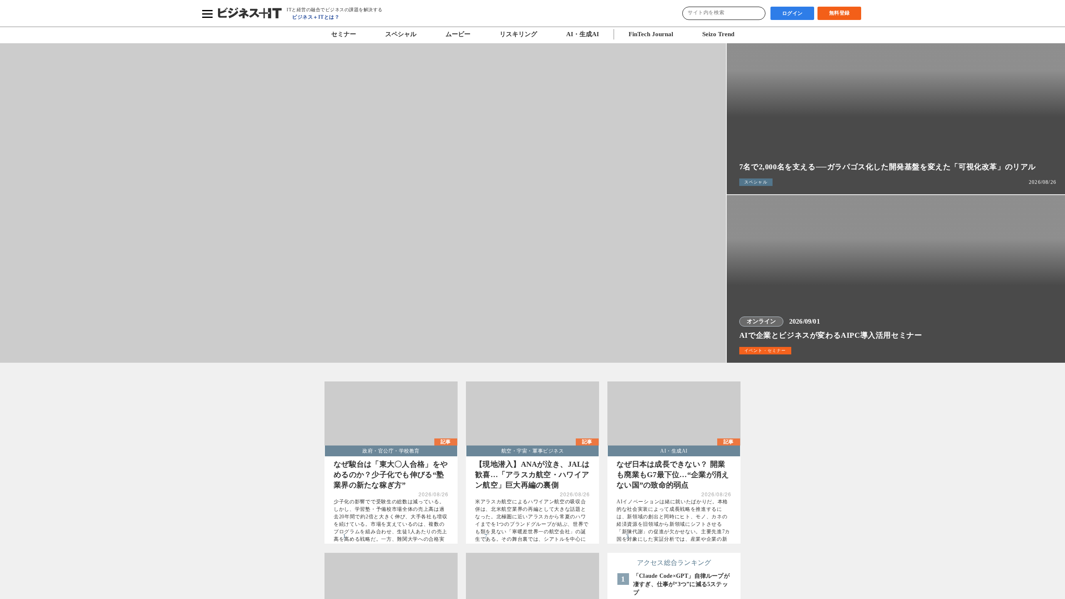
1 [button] (347, 370)
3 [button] (367, 370)
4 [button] (377, 370)
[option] (363, 211)
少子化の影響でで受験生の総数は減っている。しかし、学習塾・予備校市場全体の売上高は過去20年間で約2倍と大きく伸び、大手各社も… (389, 526)
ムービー (453, 34)
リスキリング (513, 34)
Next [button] (709, 211)
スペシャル (396, 34)
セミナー (339, 34)
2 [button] (357, 370)
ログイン (792, 13)
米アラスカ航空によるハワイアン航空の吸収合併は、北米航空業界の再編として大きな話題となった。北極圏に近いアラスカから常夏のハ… (530, 526)
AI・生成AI (578, 34)
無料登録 (839, 13)
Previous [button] (16, 211)
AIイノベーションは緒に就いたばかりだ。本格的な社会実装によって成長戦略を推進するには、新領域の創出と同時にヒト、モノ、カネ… (672, 526)
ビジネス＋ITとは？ (315, 17)
